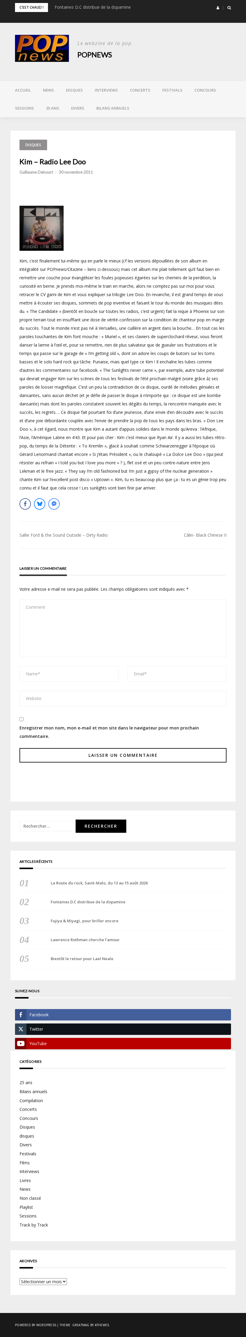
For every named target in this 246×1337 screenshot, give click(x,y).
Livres (25, 1180)
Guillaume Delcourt (36, 172)
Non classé (30, 1198)
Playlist (26, 1207)
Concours (205, 90)
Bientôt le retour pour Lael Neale (82, 958)
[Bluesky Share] (39, 504)
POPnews (94, 54)
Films (25, 1163)
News (48, 90)
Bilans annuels (112, 108)
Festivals (172, 90)
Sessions (24, 108)
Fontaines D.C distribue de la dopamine (93, 7)
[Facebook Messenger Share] (54, 504)
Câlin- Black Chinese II (205, 535)
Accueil (23, 90)
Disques (74, 90)
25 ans (52, 108)
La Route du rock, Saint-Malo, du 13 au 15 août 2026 (99, 883)
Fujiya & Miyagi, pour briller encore (84, 920)
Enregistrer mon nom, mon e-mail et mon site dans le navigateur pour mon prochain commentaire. (109, 732)
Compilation (31, 1100)
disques (27, 1136)
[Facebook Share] (25, 504)
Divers (77, 108)
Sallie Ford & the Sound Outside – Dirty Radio (64, 535)
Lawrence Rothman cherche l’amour (85, 939)
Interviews (106, 90)
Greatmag (80, 1325)
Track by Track (34, 1225)
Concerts (140, 90)
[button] (218, 8)
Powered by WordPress (35, 1325)
